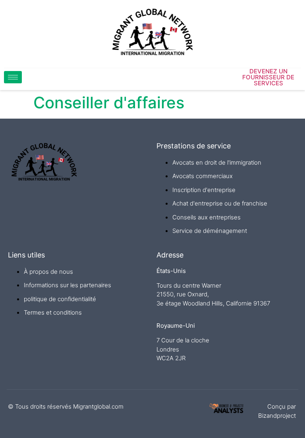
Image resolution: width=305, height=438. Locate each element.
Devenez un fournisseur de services (268, 77)
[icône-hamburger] (13, 77)
